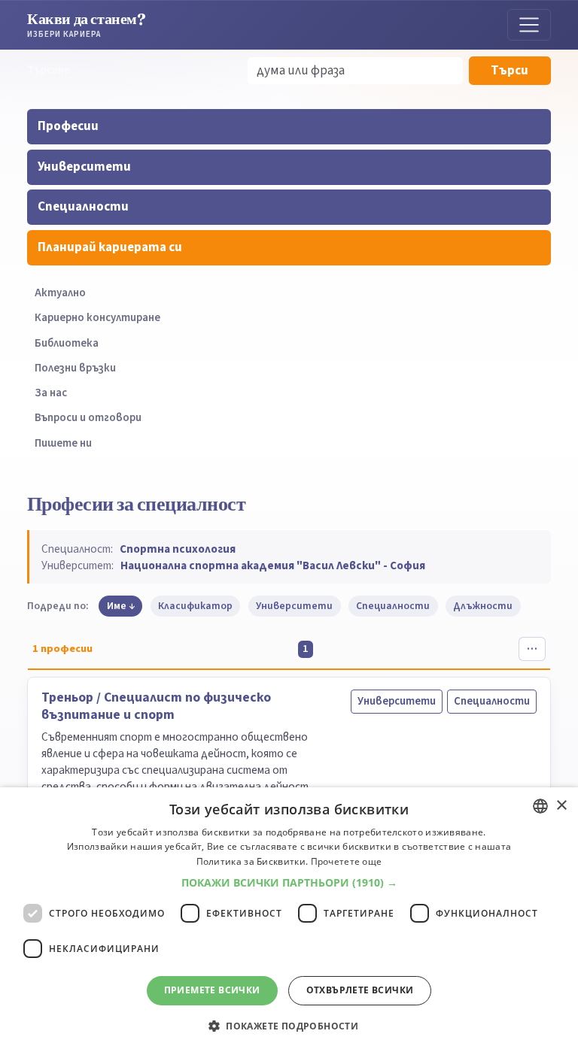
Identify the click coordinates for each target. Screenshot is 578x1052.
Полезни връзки (75, 368)
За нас (51, 393)
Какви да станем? (86, 24)
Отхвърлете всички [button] (360, 990)
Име (116, 606)
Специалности (83, 207)
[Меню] (529, 25)
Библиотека (67, 343)
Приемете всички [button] (212, 990)
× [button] (561, 805)
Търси (509, 71)
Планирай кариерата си (110, 247)
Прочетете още (346, 861)
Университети (84, 167)
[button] (289, 882)
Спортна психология (178, 549)
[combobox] (540, 806)
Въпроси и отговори (88, 418)
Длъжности (483, 606)
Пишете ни (63, 443)
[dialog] (289, 919)
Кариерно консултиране (97, 318)
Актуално (60, 293)
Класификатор (195, 606)
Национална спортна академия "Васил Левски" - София (272, 565)
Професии (68, 126)
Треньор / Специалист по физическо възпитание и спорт (156, 706)
